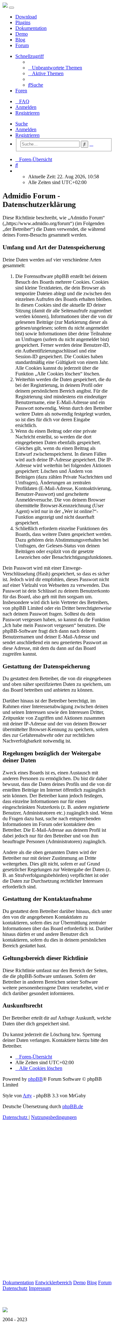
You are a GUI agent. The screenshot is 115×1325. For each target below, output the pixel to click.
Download (26, 16)
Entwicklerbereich (53, 1282)
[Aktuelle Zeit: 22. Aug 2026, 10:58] (17, 171)
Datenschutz (15, 1288)
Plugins (22, 22)
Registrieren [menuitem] (27, 113)
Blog (20, 39)
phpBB (35, 1079)
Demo (21, 34)
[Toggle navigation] (11, 8)
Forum (22, 45)
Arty (27, 1095)
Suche (21, 123)
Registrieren (27, 135)
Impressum (40, 1288)
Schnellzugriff (29, 56)
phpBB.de (72, 1106)
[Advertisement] (57, 1207)
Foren (21, 90)
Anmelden (25, 129)
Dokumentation (31, 28)
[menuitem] (55, 67)
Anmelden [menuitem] (25, 107)
